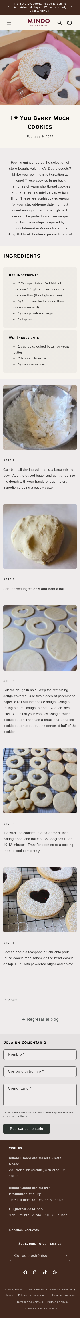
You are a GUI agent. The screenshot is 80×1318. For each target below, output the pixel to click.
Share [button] (13, 999)
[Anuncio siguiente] (72, 7)
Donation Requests (24, 1230)
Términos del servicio (30, 1302)
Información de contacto (42, 1308)
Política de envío (57, 1302)
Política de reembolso (31, 1295)
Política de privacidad (62, 1295)
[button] (9, 22)
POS (48, 1289)
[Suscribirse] (65, 1256)
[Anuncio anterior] (8, 7)
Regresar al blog (43, 1019)
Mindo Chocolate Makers (30, 1289)
